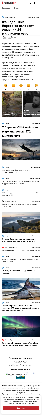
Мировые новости (10, 201)
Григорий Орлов (9, 37)
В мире (7, 123)
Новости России (10, 17)
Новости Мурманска (11, 247)
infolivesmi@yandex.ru (20, 365)
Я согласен (21, 408)
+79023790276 (20, 362)
